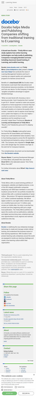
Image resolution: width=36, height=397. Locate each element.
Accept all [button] (9, 393)
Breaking (8, 370)
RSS (28, 10)
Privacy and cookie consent (12, 384)
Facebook (9, 299)
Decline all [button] (26, 393)
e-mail (17, 10)
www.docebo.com (13, 67)
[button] (18, 390)
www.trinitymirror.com (13, 69)
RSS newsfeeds (10, 305)
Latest (7, 368)
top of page (30, 360)
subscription (15, 269)
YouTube (8, 303)
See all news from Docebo (11, 323)
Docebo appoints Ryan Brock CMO (13, 319)
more (5, 341)
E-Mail (5, 357)
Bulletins (8, 372)
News (15, 7)
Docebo (20, 7)
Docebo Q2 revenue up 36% (11, 315)
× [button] (34, 375)
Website (6, 355)
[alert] (18, 385)
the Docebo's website (12, 153)
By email (23, 368)
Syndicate (23, 372)
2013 (25, 7)
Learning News (11, 2)
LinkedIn (23, 10)
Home (11, 7)
